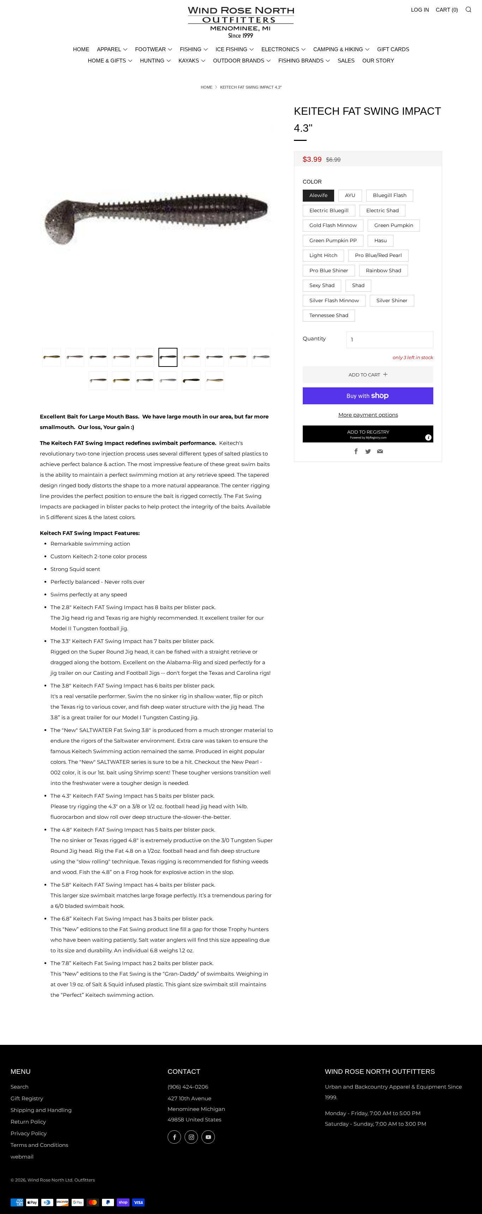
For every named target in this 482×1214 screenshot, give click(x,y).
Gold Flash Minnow (333, 225)
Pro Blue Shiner (328, 270)
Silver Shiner (392, 300)
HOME (81, 49)
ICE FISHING (231, 49)
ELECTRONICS (280, 49)
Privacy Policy (29, 1133)
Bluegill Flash (389, 195)
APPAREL (109, 49)
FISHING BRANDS (301, 61)
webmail (22, 1156)
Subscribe (425, 1184)
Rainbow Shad (383, 270)
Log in (420, 10)
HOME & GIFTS (107, 61)
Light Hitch (323, 255)
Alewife (318, 195)
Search (20, 1086)
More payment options (368, 414)
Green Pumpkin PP (333, 240)
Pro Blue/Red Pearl (378, 255)
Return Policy (28, 1121)
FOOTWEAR (150, 49)
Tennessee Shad (328, 315)
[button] (368, 434)
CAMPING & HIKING (338, 49)
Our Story (378, 61)
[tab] (51, 357)
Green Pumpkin (393, 225)
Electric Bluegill (329, 210)
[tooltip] (428, 437)
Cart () (447, 10)
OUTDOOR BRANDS (238, 61)
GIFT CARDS (393, 49)
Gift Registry (27, 1098)
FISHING (190, 49)
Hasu (380, 240)
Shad (358, 285)
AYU (350, 195)
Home (206, 87)
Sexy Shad (322, 285)
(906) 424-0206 (188, 1086)
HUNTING (152, 61)
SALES (346, 61)
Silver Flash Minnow (334, 300)
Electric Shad (382, 210)
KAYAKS (189, 61)
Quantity (314, 338)
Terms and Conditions (39, 1145)
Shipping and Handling (41, 1110)
